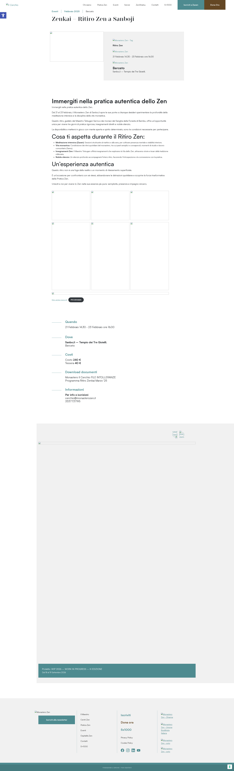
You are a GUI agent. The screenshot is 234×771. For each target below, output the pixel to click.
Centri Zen (85, 719)
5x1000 (126, 729)
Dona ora (127, 722)
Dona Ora (214, 5)
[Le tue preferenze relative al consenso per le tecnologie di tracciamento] (229, 766)
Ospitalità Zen (86, 736)
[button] (3, 15)
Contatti (154, 5)
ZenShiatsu (141, 5)
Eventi (83, 730)
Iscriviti (126, 715)
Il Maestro (85, 714)
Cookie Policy (127, 743)
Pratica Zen (85, 725)
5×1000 (84, 746)
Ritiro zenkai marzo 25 (59, 300)
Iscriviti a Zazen (191, 5)
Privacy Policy (127, 737)
